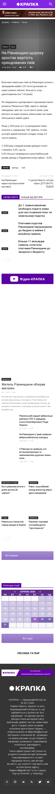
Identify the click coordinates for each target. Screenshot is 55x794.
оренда (15, 167)
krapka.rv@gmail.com (19, 770)
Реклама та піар (28, 653)
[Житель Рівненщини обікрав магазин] (27, 362)
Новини (5, 47)
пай (23, 167)
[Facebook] (7, 782)
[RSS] (32, 782)
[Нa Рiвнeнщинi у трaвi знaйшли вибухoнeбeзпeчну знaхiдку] (9, 438)
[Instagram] (15, 782)
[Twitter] (40, 782)
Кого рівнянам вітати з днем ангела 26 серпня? (13, 489)
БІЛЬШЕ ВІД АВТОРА (31, 197)
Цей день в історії (9, 483)
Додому (5, 22)
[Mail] (23, 782)
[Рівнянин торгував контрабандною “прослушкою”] (41, 510)
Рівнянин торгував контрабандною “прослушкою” (38, 524)
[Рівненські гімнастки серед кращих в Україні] (14, 510)
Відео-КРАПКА (32, 279)
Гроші (13, 47)
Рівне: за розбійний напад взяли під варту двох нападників (40, 489)
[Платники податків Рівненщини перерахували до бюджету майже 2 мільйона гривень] (9, 227)
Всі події (27, 638)
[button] (50, 4)
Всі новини (12, 555)
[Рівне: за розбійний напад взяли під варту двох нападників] (41, 475)
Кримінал (6, 379)
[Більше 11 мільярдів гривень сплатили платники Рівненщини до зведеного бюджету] (9, 245)
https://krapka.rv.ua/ (38, 731)
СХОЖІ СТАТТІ (10, 197)
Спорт (4, 518)
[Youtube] (48, 782)
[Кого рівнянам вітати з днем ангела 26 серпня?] (14, 475)
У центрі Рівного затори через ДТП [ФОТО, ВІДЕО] (40, 183)
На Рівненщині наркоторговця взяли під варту (13, 183)
